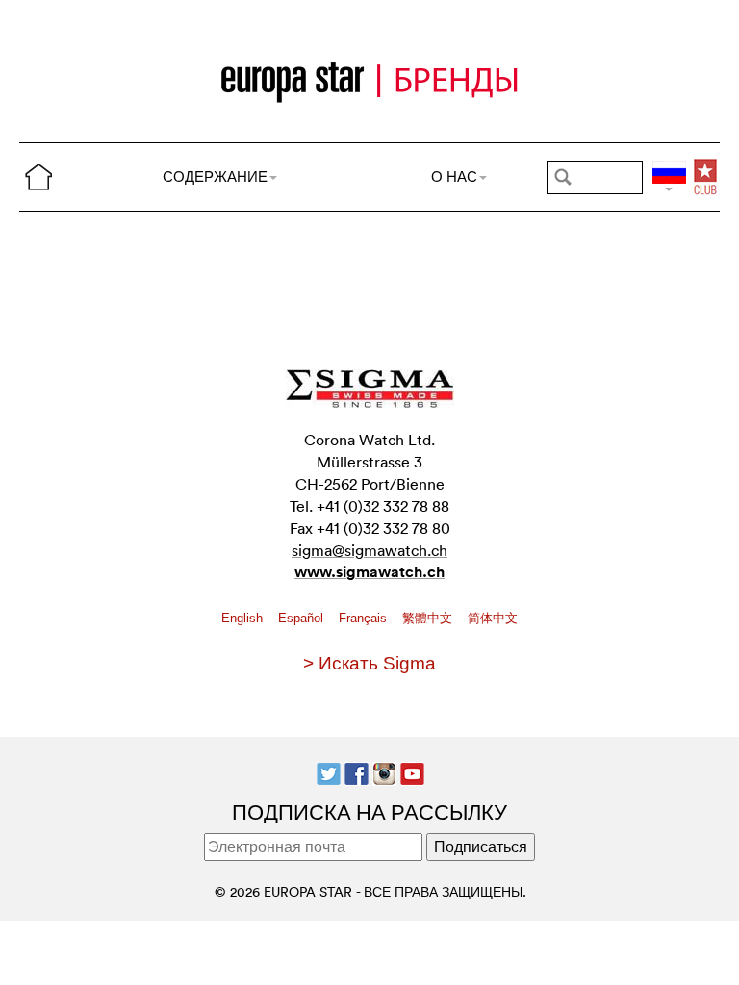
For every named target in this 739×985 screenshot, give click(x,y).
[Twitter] (329, 771)
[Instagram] (384, 771)
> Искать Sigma (369, 663)
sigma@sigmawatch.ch (369, 550)
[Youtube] (412, 771)
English (244, 618)
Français (365, 618)
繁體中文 (429, 618)
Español (302, 618)
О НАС (454, 176)
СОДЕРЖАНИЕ (215, 176)
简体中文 (493, 618)
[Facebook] (356, 771)
